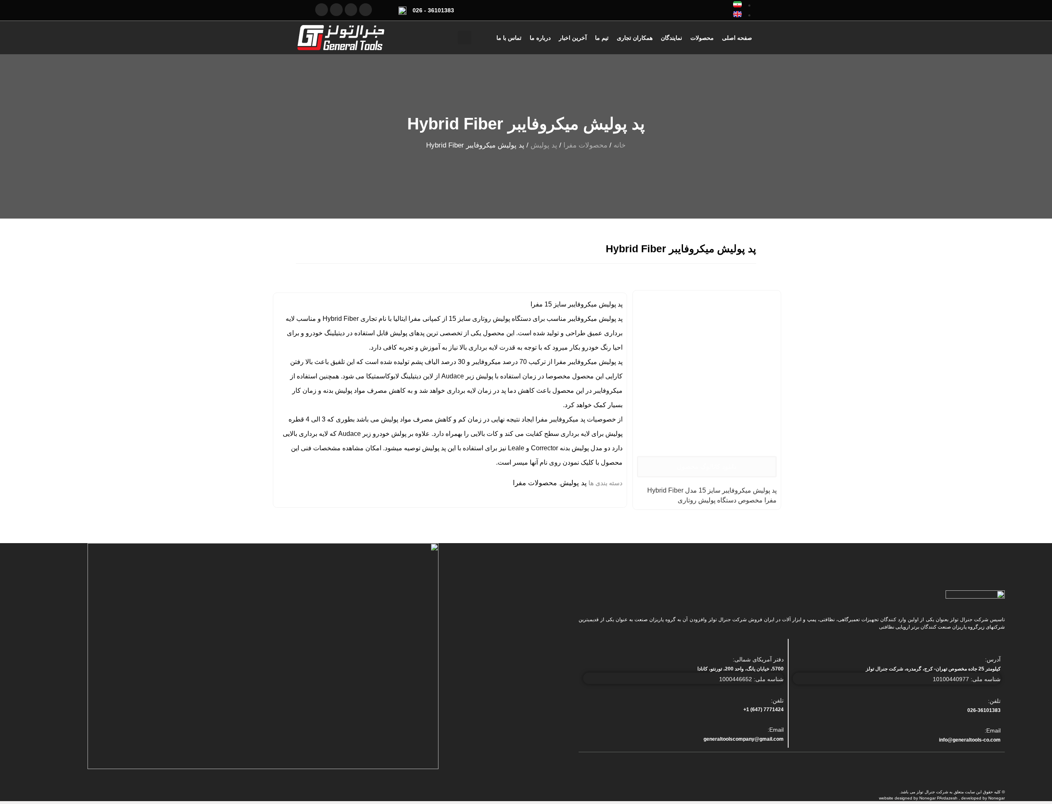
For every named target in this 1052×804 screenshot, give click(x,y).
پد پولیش (544, 145)
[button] (464, 37)
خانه (620, 145)
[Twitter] (365, 9)
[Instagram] (321, 9)
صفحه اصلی (737, 38)
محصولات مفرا (585, 145)
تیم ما (602, 38)
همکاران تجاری (635, 38)
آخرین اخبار (573, 38)
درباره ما (540, 38)
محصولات (702, 38)
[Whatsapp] (336, 9)
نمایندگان (671, 38)
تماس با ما (508, 38)
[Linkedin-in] (351, 9)
